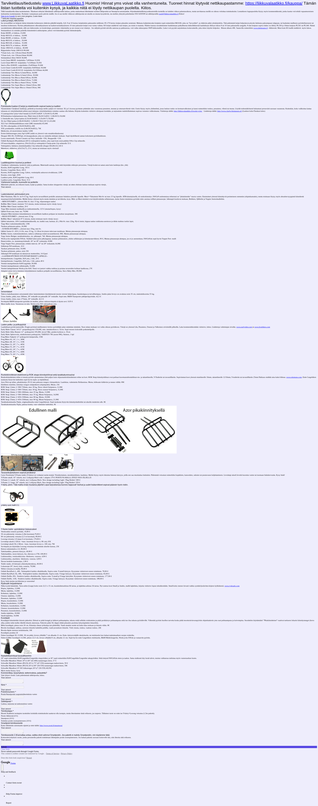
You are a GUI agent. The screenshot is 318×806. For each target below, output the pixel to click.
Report (29, 758)
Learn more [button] (37, 16)
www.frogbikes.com (262, 327)
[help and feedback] (2, 767)
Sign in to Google (8, 16)
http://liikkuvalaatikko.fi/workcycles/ (188, 111)
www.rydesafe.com (232, 586)
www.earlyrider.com (244, 327)
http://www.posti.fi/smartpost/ (51, 726)
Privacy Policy (66, 754)
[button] (159, 747)
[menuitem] (161, 779)
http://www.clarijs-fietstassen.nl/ (229, 111)
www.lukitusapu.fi (261, 28)
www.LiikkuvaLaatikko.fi (63, 3)
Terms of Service (52, 754)
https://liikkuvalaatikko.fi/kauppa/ (273, 3)
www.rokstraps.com (294, 377)
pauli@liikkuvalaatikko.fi (169, 14)
